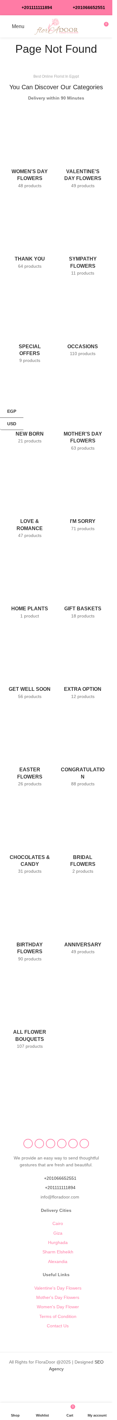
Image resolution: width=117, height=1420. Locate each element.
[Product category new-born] (30, 409)
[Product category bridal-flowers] (83, 835)
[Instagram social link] (39, 1143)
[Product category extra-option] (83, 664)
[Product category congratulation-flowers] (83, 748)
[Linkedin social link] (73, 1143)
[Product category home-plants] (30, 583)
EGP (8, 411)
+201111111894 (37, 7)
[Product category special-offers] (30, 325)
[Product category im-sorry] (83, 496)
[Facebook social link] (28, 1143)
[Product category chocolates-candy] (30, 835)
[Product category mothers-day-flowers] (83, 412)
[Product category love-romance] (30, 500)
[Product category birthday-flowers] (30, 923)
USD (11, 423)
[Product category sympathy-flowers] (83, 237)
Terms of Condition (57, 1316)
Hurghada (58, 1242)
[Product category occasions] (83, 321)
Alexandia (57, 1261)
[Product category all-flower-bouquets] (30, 1011)
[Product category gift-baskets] (83, 583)
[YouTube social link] (50, 1143)
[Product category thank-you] (30, 234)
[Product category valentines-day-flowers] (83, 150)
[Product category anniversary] (83, 920)
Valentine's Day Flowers (57, 1288)
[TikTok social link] (84, 1143)
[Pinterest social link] (61, 1143)
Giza (57, 1233)
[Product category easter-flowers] (30, 748)
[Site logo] (56, 25)
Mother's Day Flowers (57, 1297)
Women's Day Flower (58, 1306)
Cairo (57, 1223)
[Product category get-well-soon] (30, 664)
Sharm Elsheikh (57, 1251)
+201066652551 (60, 1178)
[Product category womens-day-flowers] (30, 150)
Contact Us (58, 1325)
